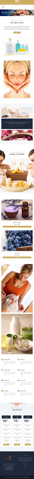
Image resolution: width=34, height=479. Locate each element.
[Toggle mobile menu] (32, 7)
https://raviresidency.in (9, 469)
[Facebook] (24, 467)
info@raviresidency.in (29, 3)
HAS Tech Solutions (26, 477)
